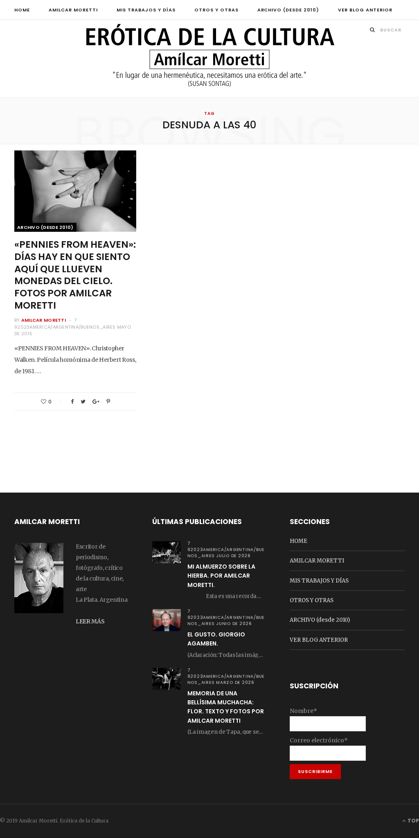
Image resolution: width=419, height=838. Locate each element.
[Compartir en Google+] (95, 401)
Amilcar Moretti (43, 320)
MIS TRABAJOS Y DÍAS (146, 10)
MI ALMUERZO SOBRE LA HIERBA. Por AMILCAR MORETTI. (221, 575)
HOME (22, 10)
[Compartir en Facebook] (72, 401)
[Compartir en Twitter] (83, 401)
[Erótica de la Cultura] (209, 59)
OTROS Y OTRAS (216, 10)
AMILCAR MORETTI (73, 10)
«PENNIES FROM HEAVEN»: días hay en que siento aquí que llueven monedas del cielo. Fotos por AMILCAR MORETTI (75, 275)
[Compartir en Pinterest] (108, 401)
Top (412, 820)
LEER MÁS (90, 621)
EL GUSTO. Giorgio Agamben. (216, 639)
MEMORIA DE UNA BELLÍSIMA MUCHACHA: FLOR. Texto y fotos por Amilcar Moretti (225, 707)
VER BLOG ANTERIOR (365, 10)
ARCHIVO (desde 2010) (288, 10)
